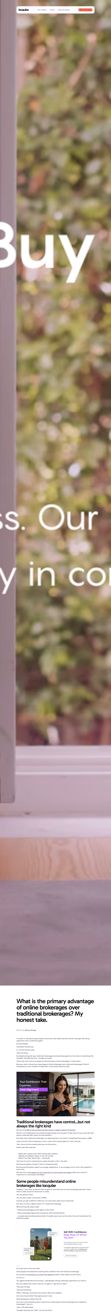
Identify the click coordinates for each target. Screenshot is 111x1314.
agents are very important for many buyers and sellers (51, 1172)
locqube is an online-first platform (41, 1275)
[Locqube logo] (24, 10)
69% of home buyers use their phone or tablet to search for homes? (50, 1130)
